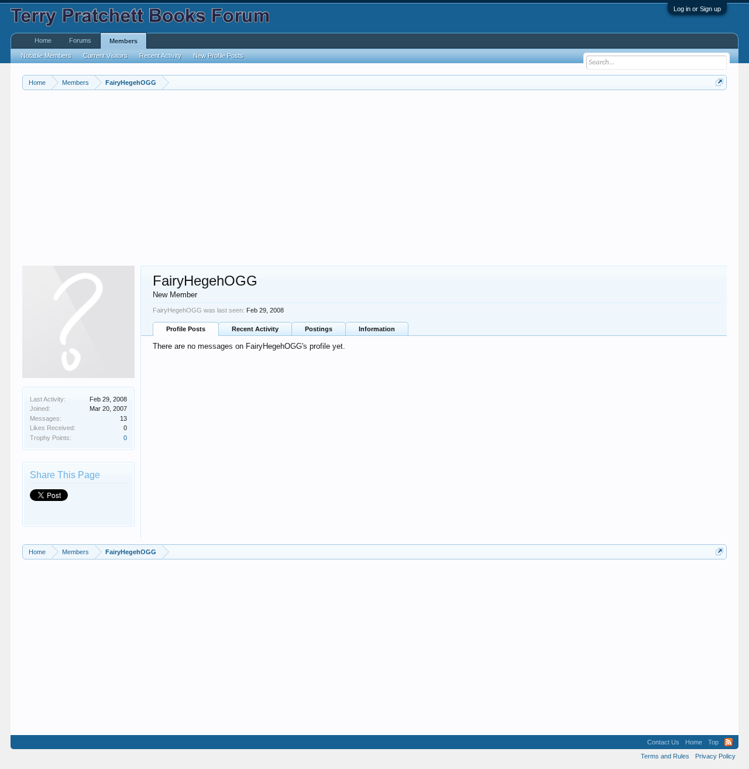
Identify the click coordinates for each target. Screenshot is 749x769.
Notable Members (46, 55)
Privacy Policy (715, 756)
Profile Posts (185, 328)
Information (377, 328)
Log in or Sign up (697, 8)
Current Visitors (105, 55)
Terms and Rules (665, 756)
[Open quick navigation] (719, 82)
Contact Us (663, 742)
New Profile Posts (218, 55)
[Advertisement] (373, 178)
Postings (318, 328)
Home (43, 40)
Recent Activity (255, 328)
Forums (80, 40)
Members (123, 40)
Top (713, 742)
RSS (728, 742)
